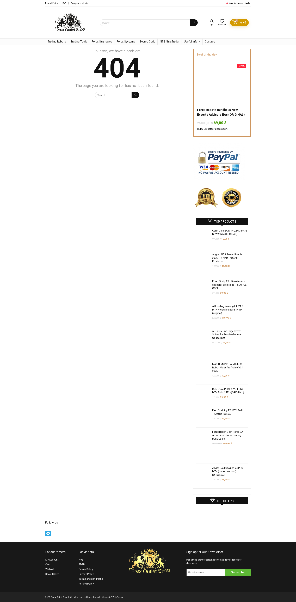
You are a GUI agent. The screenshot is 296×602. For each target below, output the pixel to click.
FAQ (64, 3)
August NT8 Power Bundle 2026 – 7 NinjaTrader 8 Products (227, 258)
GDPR (82, 564)
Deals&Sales (52, 574)
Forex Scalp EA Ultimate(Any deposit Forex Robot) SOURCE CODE (229, 285)
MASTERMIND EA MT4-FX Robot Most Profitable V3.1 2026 (227, 368)
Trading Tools (79, 41)
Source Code (147, 41)
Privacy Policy (86, 574)
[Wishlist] (222, 21)
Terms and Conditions (91, 578)
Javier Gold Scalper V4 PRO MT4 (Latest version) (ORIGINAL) (227, 471)
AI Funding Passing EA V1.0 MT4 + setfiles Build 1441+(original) (227, 310)
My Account (52, 559)
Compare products (79, 3)
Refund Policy (51, 3)
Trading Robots (56, 41)
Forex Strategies (102, 41)
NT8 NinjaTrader (169, 41)
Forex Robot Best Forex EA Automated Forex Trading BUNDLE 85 (227, 435)
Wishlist (49, 569)
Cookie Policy (86, 569)
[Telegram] (48, 533)
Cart (47, 564)
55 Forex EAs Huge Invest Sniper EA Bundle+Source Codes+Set (226, 334)
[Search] (194, 22)
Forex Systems (126, 41)
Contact (210, 41)
